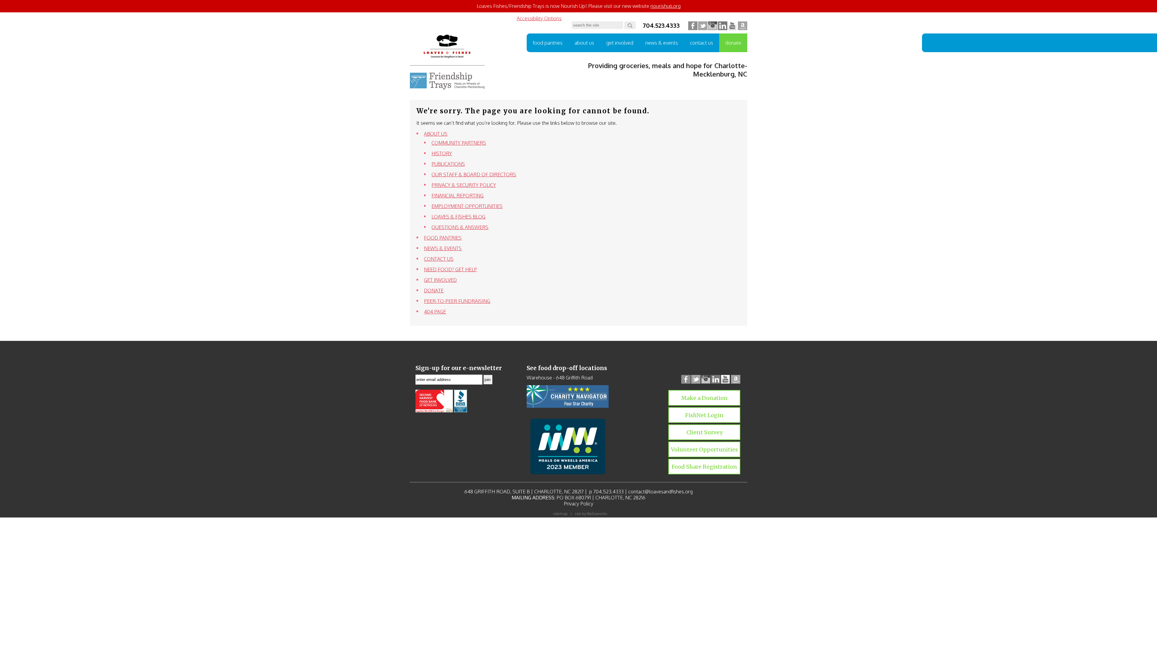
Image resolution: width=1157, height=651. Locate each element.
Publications (448, 164)
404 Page (435, 312)
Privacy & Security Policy (463, 185)
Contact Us (701, 42)
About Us (584, 42)
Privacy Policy (578, 504)
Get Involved (619, 42)
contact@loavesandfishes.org (660, 492)
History (441, 153)
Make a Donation (704, 398)
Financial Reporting (457, 196)
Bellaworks (597, 513)
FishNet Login (704, 415)
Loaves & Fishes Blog (458, 217)
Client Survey (704, 432)
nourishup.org (666, 6)
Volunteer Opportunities (704, 449)
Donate (733, 42)
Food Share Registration (704, 466)
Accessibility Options (539, 18)
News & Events (661, 42)
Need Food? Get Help (450, 269)
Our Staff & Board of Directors (473, 174)
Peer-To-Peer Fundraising (457, 301)
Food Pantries (548, 42)
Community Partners (458, 143)
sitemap (560, 513)
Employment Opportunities (467, 206)
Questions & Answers (459, 227)
